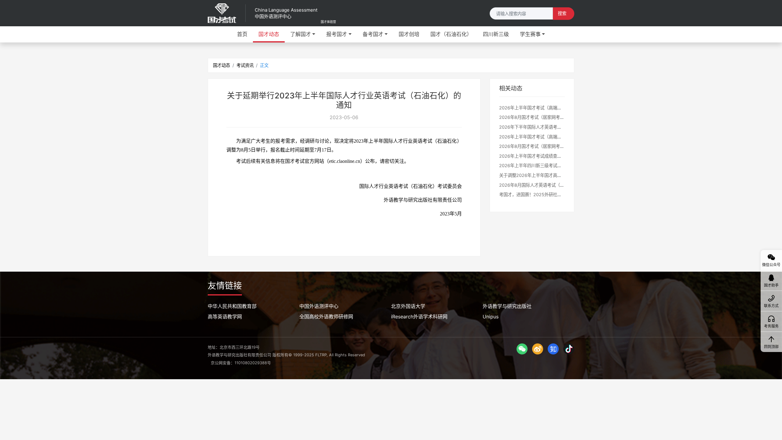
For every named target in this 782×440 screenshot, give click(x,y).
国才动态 (268, 34)
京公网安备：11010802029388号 (241, 363)
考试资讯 (245, 65)
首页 (242, 34)
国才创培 (409, 34)
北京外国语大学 (408, 306)
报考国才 (336, 34)
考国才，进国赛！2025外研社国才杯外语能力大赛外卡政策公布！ (562, 194)
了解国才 (300, 34)
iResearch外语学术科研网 (419, 317)
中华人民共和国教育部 (232, 306)
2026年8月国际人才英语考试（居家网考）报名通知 (548, 185)
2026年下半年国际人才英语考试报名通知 (539, 127)
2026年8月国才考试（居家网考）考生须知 (540, 146)
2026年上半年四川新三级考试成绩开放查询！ (543, 165)
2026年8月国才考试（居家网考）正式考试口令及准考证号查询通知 (563, 117)
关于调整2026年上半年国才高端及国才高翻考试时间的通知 (556, 175)
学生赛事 (530, 34)
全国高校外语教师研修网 (326, 317)
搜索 (562, 13)
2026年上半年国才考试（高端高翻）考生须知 (543, 136)
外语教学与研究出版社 (507, 306)
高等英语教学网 (225, 317)
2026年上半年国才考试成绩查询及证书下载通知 (545, 156)
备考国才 (373, 34)
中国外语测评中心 (318, 306)
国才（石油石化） (451, 34)
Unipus (491, 317)
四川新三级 (496, 34)
